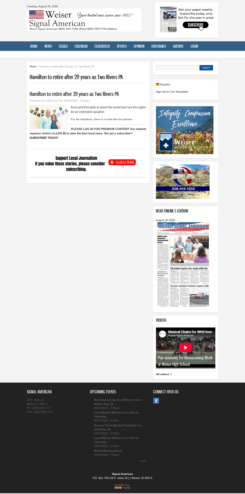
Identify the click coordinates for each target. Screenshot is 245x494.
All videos (162, 374)
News (48, 46)
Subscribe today (43, 137)
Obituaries (158, 46)
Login (194, 46)
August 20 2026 (165, 220)
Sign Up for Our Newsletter (172, 91)
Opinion (139, 46)
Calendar (81, 46)
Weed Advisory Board (108, 450)
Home (34, 46)
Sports (122, 46)
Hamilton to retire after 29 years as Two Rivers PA (74, 94)
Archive (178, 46)
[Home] (84, 29)
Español (164, 84)
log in (61, 133)
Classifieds (102, 46)
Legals (63, 46)
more (143, 460)
